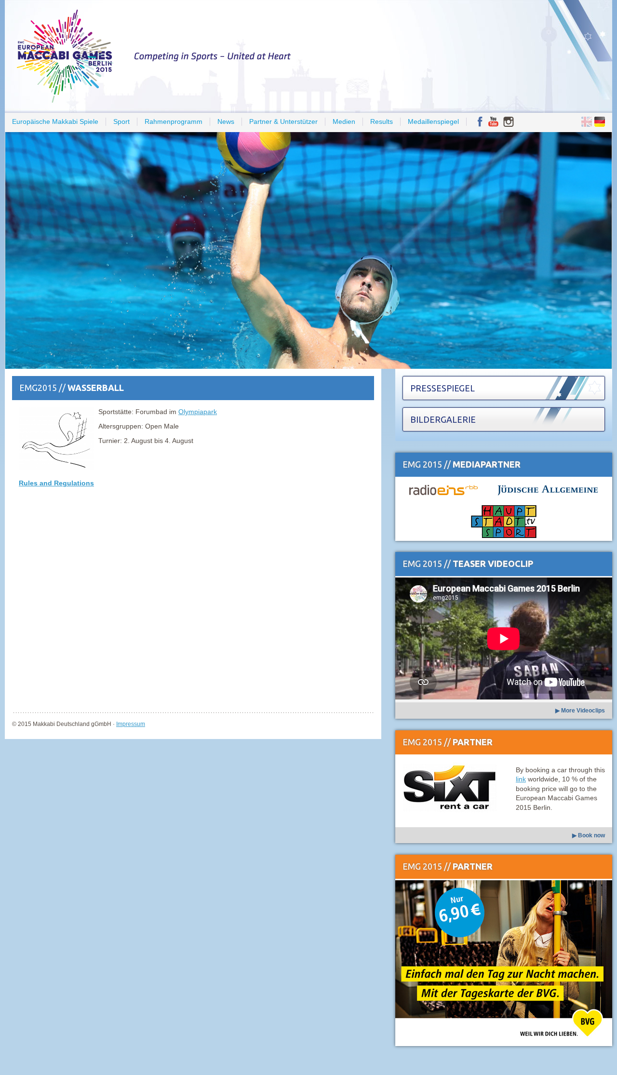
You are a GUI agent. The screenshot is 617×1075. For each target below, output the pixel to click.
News (225, 121)
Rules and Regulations (56, 483)
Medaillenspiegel (433, 121)
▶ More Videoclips (580, 710)
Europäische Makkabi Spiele (55, 121)
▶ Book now (588, 835)
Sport (121, 121)
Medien (344, 121)
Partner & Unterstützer (283, 121)
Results (381, 121)
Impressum (130, 724)
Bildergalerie (443, 419)
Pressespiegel (442, 388)
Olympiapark (197, 412)
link (521, 779)
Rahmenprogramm (173, 121)
